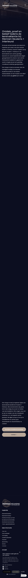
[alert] (11, 564)
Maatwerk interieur (6, 515)
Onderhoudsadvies (6, 537)
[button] (11, 574)
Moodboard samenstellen (8, 520)
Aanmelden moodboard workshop (13, 376)
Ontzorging (4, 535)
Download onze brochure (8, 522)
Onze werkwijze (5, 533)
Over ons (4, 531)
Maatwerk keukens (6, 513)
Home (3, 24)
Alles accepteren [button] (6, 571)
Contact (14, 370)
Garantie (4, 539)
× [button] (19, 552)
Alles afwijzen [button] (16, 571)
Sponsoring (4, 541)
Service (4, 544)
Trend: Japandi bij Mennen (8, 524)
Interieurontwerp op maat (8, 517)
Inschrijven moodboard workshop (14, 429)
